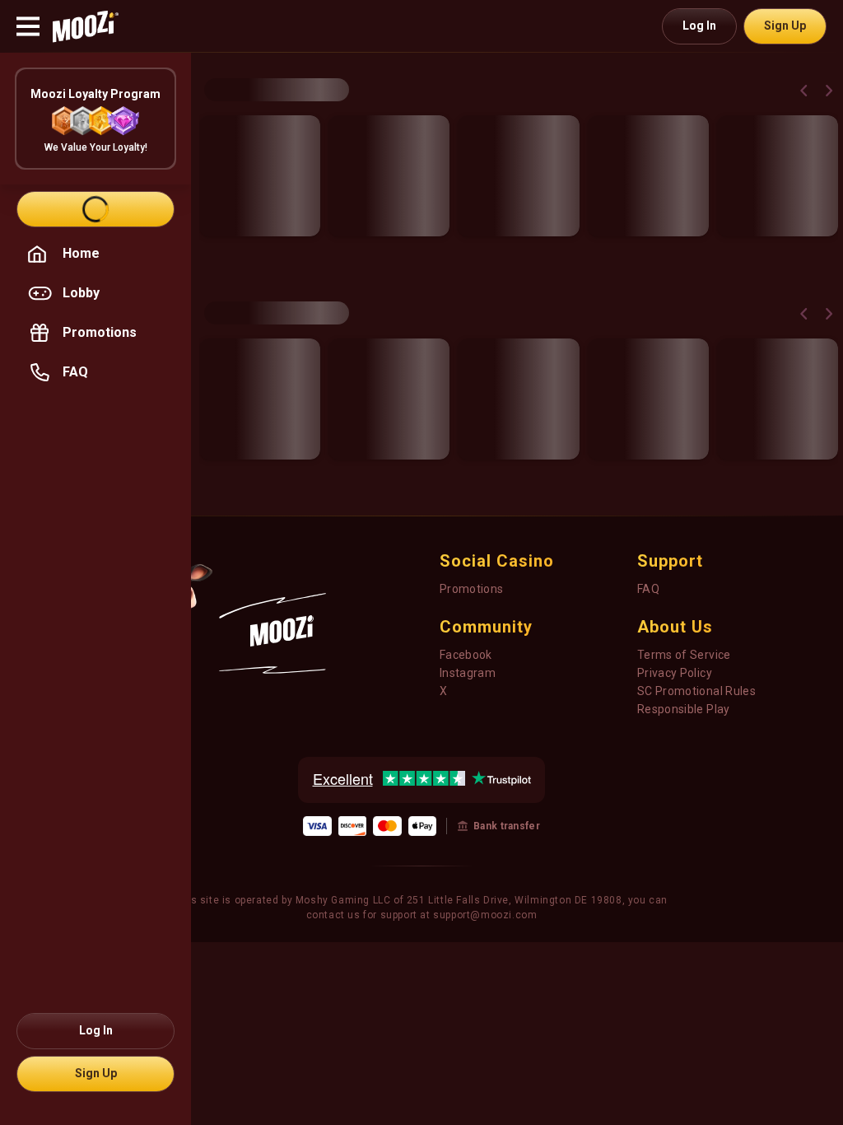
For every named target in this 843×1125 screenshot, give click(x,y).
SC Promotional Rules (696, 691)
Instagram (468, 673)
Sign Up (785, 25)
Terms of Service (684, 655)
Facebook (466, 655)
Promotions (472, 589)
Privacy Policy (674, 673)
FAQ (648, 589)
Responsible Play (683, 709)
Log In (699, 25)
